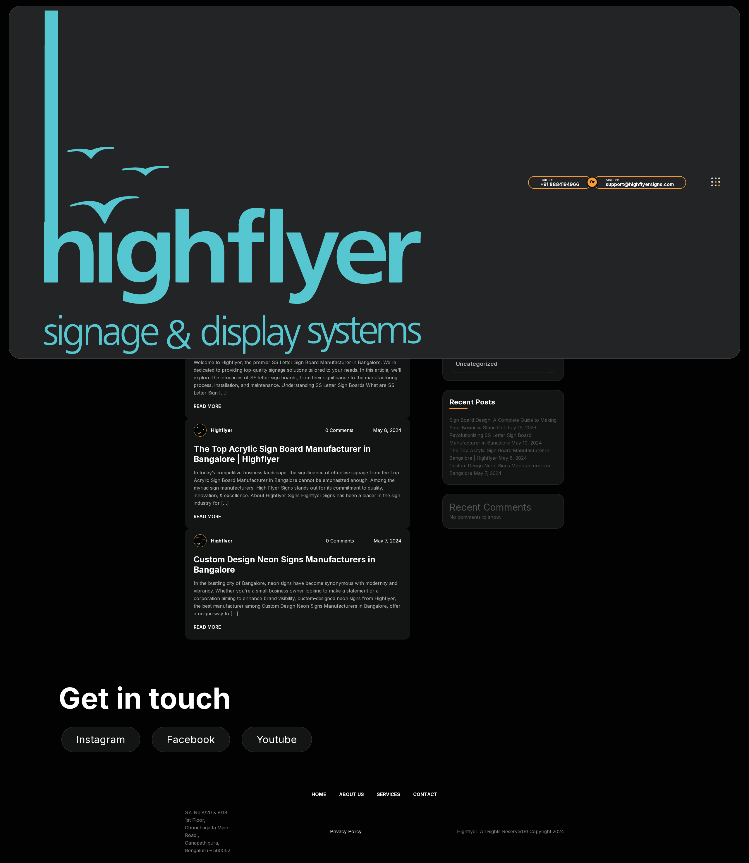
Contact (425, 794)
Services (388, 794)
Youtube (277, 739)
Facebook (191, 739)
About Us (351, 794)
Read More (208, 406)
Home (319, 794)
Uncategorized (476, 363)
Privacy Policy (346, 831)
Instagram (100, 739)
